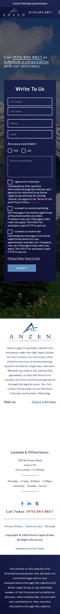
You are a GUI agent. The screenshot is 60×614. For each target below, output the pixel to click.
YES (16, 150)
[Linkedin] (29, 504)
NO (29, 150)
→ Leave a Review (42, 402)
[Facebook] (22, 504)
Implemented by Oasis (30, 548)
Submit (21, 268)
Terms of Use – (35, 526)
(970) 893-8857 (27, 57)
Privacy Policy (16, 258)
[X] (37, 504)
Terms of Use (32, 258)
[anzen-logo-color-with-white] (14, 12)
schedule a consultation (26, 61)
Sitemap (50, 526)
